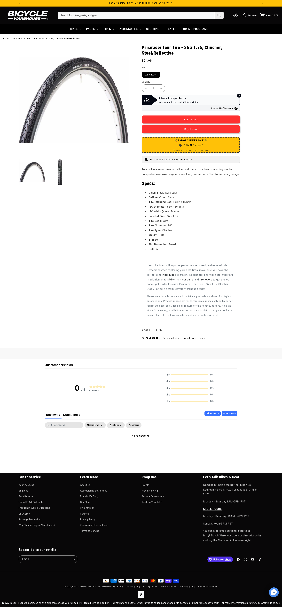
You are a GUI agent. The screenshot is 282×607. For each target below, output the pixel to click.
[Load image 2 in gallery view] (60, 172)
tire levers (206, 279)
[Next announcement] (262, 3)
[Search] (219, 15)
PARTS (90, 29)
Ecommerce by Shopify (112, 587)
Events (145, 485)
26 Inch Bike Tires (22, 38)
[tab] (71, 415)
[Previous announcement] (19, 3)
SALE (171, 29)
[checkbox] (133, 425)
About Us (85, 485)
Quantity (146, 82)
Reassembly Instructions (94, 525)
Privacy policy (150, 587)
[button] (190, 374)
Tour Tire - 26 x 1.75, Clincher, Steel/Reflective (57, 38)
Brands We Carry (89, 496)
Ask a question (212, 413)
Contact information (208, 587)
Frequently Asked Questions (34, 508)
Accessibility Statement (93, 490)
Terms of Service (89, 531)
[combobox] (136, 15)
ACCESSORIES (128, 29)
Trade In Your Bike (152, 502)
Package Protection (30, 519)
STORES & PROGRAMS (194, 29)
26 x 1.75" (151, 74)
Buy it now (190, 129)
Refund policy (133, 587)
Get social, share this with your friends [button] (184, 338)
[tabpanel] (141, 446)
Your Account (26, 485)
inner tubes (169, 274)
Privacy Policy (87, 519)
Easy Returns (26, 496)
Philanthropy (87, 508)
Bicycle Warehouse (81, 587)
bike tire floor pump (181, 279)
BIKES (74, 29)
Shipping (23, 490)
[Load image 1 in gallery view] (32, 172)
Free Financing (150, 490)
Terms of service (168, 587)
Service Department (153, 496)
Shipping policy (187, 587)
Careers (84, 513)
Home (6, 38)
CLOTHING (153, 29)
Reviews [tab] (53, 415)
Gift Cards (24, 513)
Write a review (229, 413)
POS (94, 587)
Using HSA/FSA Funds (31, 502)
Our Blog (85, 502)
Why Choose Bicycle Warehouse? (37, 525)
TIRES (107, 29)
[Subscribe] (73, 559)
